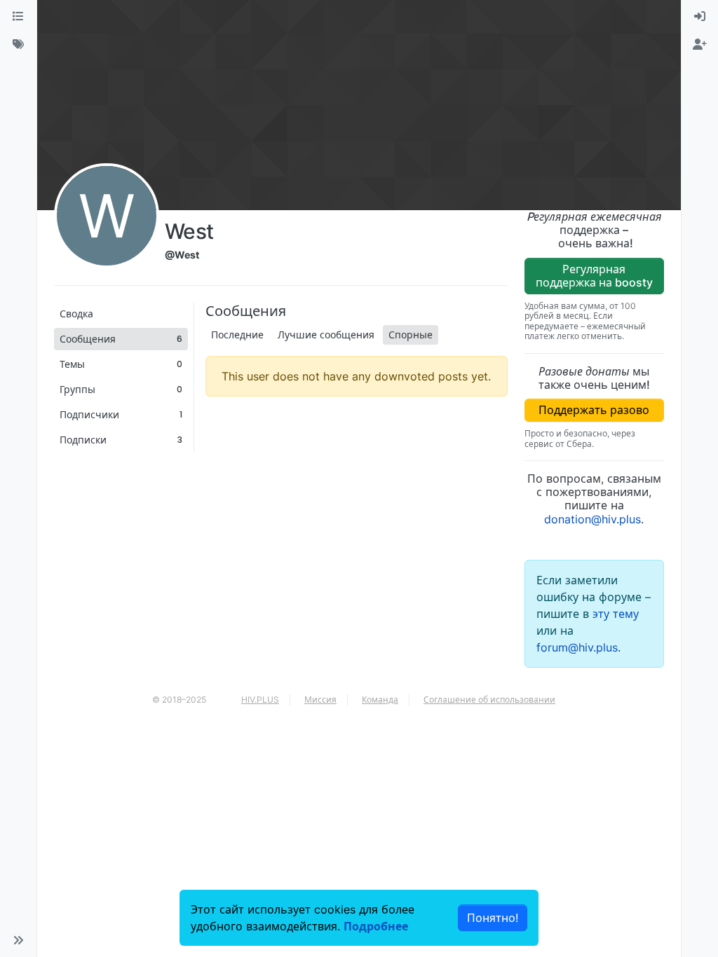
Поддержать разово (593, 410)
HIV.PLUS (260, 699)
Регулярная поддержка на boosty (594, 275)
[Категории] (18, 17)
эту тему (615, 614)
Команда (380, 699)
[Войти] (699, 17)
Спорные (410, 335)
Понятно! (492, 918)
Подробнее (376, 926)
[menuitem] (699, 17)
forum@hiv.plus (577, 647)
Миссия (320, 699)
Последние (237, 335)
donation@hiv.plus (592, 519)
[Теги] (18, 45)
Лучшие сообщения (326, 335)
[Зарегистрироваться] (699, 45)
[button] (18, 940)
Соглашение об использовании (489, 699)
